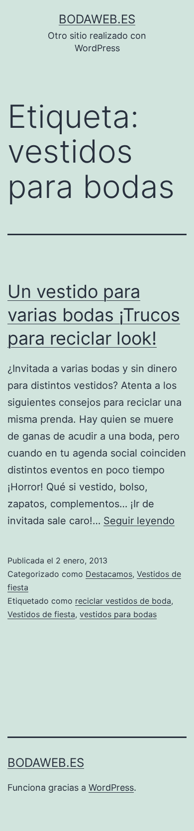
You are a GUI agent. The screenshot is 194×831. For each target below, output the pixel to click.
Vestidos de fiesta (41, 614)
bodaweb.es (97, 19)
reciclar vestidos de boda (123, 601)
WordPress (111, 787)
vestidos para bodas (118, 614)
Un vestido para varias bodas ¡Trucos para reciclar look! (93, 314)
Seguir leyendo (139, 521)
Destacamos (109, 574)
